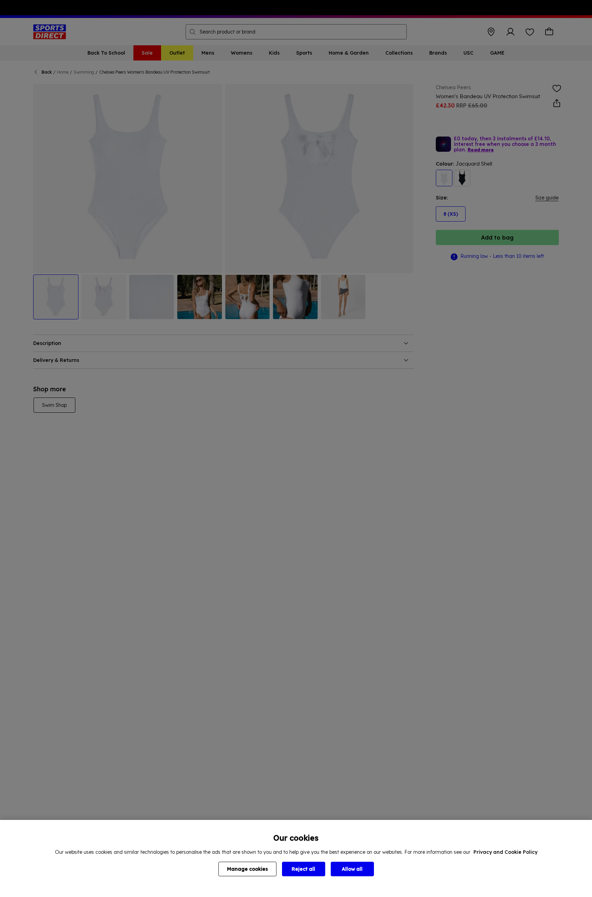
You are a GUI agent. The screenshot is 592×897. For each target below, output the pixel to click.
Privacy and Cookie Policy (505, 852)
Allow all (352, 869)
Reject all (303, 869)
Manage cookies (247, 869)
